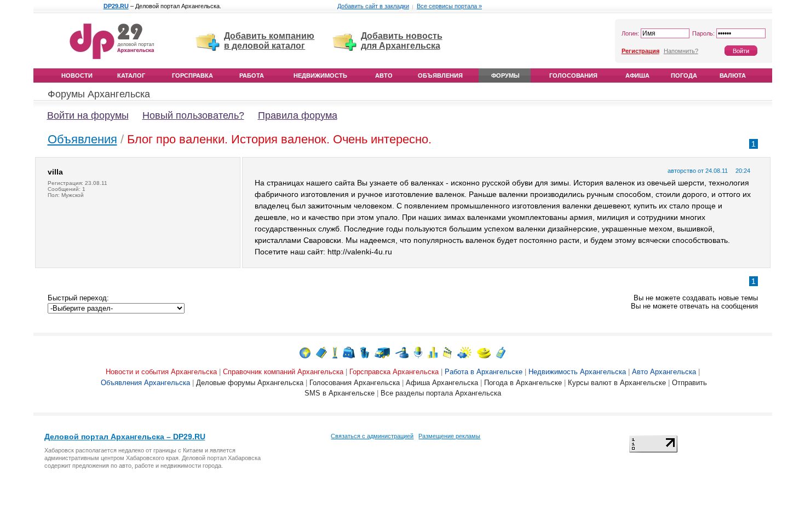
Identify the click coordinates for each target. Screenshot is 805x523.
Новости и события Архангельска (161, 372)
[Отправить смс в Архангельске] (500, 352)
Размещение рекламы (449, 436)
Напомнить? (681, 51)
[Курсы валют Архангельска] (483, 352)
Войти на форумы (88, 115)
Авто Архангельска (664, 372)
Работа (251, 75)
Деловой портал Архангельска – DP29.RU (124, 436)
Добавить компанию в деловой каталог (269, 40)
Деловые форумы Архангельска (249, 383)
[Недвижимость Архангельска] (365, 352)
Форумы (505, 75)
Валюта (733, 75)
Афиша (637, 75)
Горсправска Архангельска (394, 372)
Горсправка (192, 75)
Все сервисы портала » (449, 6)
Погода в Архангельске (523, 383)
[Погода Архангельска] (464, 352)
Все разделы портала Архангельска (441, 393)
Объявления (440, 75)
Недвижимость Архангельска (577, 372)
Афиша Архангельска (442, 383)
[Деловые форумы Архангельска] (418, 352)
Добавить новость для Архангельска (401, 40)
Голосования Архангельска (354, 383)
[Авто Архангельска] (382, 352)
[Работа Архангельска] (349, 352)
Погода (684, 75)
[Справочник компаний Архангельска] (321, 352)
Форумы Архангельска (99, 94)
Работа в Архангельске (483, 372)
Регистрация (640, 51)
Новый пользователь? (193, 115)
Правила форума (297, 115)
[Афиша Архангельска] (447, 352)
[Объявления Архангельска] (402, 352)
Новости (77, 75)
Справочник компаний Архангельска (283, 372)
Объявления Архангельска (145, 383)
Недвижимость (320, 75)
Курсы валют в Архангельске (617, 383)
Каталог (131, 75)
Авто (384, 75)
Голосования (573, 75)
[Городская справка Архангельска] (335, 352)
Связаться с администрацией (372, 436)
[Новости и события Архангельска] (305, 352)
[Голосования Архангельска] (432, 352)
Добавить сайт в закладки (373, 6)
